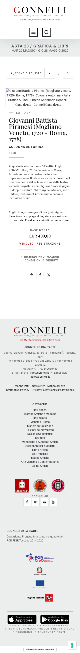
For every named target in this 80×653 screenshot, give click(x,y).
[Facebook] (40, 275)
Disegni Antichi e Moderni (40, 445)
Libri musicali (40, 453)
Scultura (40, 437)
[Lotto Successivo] (68, 73)
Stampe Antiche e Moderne (40, 414)
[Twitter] (48, 275)
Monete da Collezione (40, 425)
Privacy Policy (40, 390)
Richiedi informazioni (41, 256)
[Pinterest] (31, 275)
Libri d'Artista (40, 449)
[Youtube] (53, 502)
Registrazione (49, 243)
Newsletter (38, 386)
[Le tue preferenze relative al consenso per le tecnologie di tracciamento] (72, 645)
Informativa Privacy (17, 390)
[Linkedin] (44, 502)
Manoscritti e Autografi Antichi (40, 441)
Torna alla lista (28, 73)
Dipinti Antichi (40, 465)
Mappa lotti (22, 386)
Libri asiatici (40, 418)
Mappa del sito (56, 386)
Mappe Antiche (40, 457)
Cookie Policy (57, 390)
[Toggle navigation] (33, 32)
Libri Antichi (40, 410)
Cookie (70, 390)
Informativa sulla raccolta (40, 649)
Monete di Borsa (40, 422)
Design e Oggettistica (40, 433)
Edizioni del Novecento (40, 429)
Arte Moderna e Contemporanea (40, 461)
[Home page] (40, 12)
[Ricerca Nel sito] (46, 32)
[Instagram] (36, 502)
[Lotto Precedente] (49, 73)
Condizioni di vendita (42, 260)
